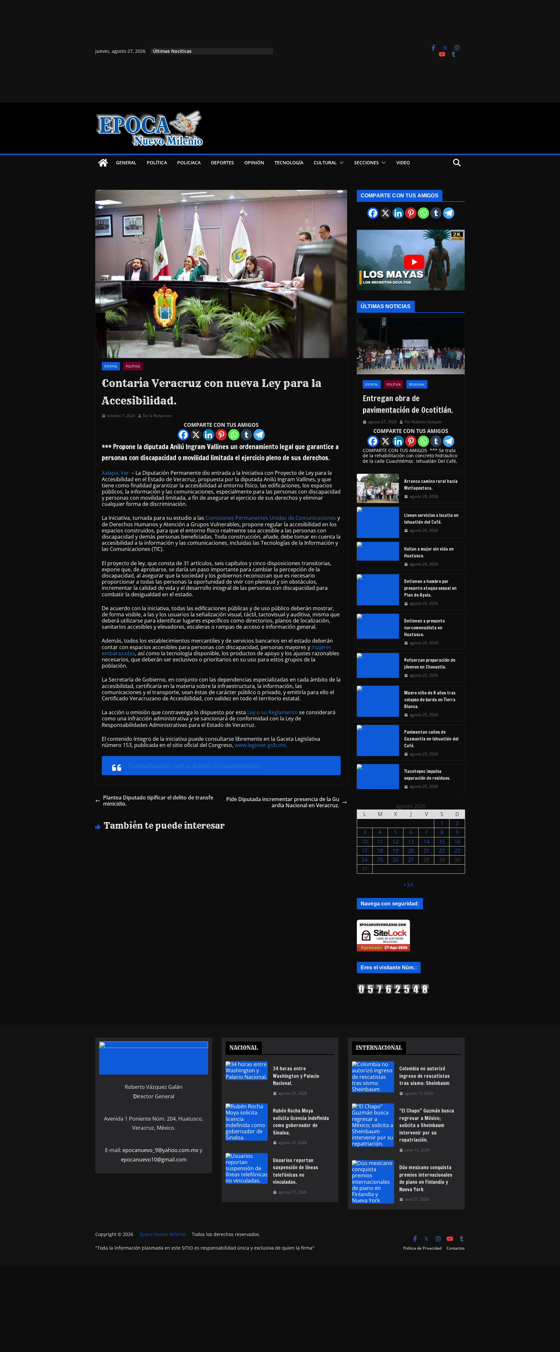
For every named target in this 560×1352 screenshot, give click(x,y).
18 (380, 850)
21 (426, 850)
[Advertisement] (346, 51)
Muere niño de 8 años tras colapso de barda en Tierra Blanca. (429, 700)
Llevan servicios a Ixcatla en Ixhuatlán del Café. (431, 518)
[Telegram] (259, 434)
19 (395, 850)
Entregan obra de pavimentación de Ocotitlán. (408, 404)
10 (365, 841)
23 (457, 850)
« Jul (408, 884)
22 (442, 850)
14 (426, 841)
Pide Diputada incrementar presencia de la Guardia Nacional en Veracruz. (282, 802)
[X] (196, 434)
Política (157, 162)
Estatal (110, 366)
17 (365, 850)
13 (411, 841)
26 (395, 859)
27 (411, 859)
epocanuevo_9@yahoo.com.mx (160, 1150)
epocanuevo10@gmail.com (154, 1159)
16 (457, 841)
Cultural (325, 162)
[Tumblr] (246, 434)
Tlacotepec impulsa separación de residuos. (427, 774)
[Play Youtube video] (414, 262)
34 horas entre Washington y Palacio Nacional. (296, 1076)
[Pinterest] (221, 434)
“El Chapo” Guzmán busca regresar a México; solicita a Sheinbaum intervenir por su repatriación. (426, 1125)
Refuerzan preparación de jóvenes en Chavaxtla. (429, 663)
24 (365, 859)
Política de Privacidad (422, 1248)
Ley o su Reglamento (272, 712)
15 (442, 841)
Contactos (456, 1248)
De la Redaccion (157, 416)
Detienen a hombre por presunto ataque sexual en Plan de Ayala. (430, 588)
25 (380, 859)
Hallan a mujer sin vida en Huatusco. (429, 552)
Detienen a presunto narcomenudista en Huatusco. (424, 628)
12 (395, 841)
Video (403, 162)
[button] (340, 162)
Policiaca (189, 162)
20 (411, 850)
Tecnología (288, 162)
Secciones (366, 162)
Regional (417, 384)
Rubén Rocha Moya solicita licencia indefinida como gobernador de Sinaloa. (301, 1121)
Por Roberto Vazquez (423, 422)
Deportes (222, 162)
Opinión (254, 162)
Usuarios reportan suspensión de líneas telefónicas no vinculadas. (295, 1171)
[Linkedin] (208, 434)
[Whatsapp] (233, 434)
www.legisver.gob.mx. (261, 745)
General (126, 162)
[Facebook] (183, 434)
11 (380, 841)
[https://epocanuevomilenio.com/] (393, 986)
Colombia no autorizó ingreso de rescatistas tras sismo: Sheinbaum (424, 1076)
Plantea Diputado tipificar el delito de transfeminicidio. (195, 765)
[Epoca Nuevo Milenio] (103, 162)
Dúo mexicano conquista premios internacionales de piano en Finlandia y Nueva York (425, 1178)
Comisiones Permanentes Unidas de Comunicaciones (270, 517)
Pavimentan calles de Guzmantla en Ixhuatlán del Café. (431, 739)
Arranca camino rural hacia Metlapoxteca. (431, 484)
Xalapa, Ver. (116, 472)
